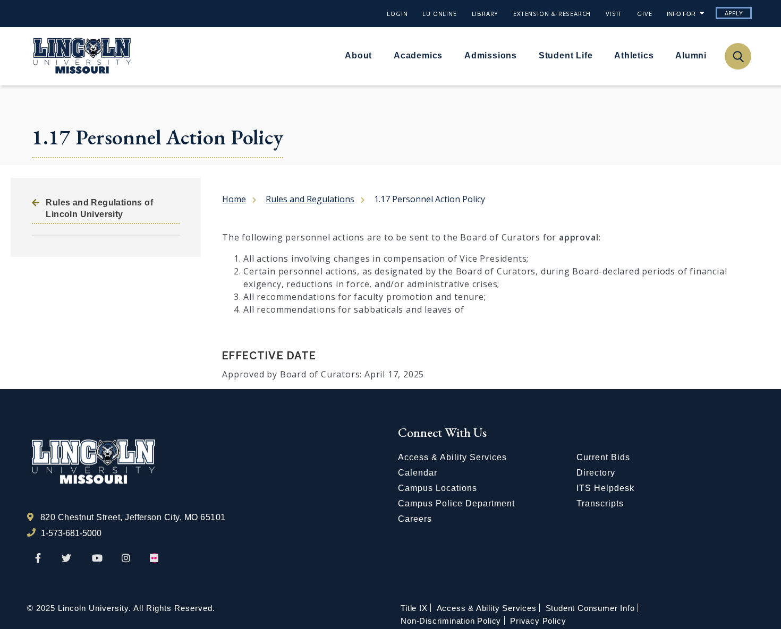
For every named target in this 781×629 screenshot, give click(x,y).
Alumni (691, 55)
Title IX (414, 608)
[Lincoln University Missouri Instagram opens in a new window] (126, 558)
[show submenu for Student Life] (598, 55)
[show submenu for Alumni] (713, 55)
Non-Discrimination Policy (451, 620)
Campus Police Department (456, 503)
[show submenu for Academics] (449, 55)
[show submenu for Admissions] (523, 55)
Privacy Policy (538, 620)
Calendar (417, 472)
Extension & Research (552, 14)
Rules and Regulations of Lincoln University (99, 208)
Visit (614, 14)
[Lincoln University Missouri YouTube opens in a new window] (97, 558)
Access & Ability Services (452, 457)
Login (397, 14)
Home (234, 199)
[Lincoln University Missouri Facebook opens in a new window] (38, 558)
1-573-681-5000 (71, 533)
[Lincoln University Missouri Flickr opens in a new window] (154, 558)
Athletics (633, 55)
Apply (734, 13)
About (358, 55)
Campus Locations (437, 488)
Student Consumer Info (590, 608)
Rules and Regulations (310, 199)
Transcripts (600, 503)
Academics (418, 55)
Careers (415, 518)
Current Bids (603, 457)
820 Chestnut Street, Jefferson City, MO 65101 (133, 517)
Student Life (566, 55)
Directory (595, 472)
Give (644, 14)
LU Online (439, 14)
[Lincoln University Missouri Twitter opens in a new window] (66, 558)
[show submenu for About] (378, 55)
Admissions (490, 55)
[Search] (738, 56)
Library (485, 14)
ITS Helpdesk (605, 488)
